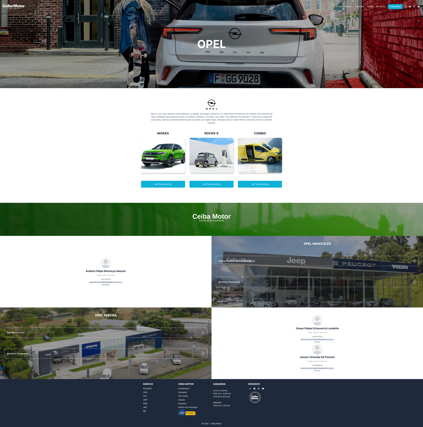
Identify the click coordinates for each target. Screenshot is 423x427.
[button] (317, 261)
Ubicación (359, 6)
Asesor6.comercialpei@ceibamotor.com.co (105, 282)
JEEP (145, 400)
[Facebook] (410, 6)
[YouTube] (418, 6)
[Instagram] (414, 6)
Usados (370, 6)
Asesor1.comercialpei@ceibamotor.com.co (317, 339)
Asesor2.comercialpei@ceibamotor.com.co (317, 368)
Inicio (340, 6)
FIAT (145, 396)
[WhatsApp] (405, 6)
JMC (145, 407)
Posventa (182, 403)
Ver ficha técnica (163, 184)
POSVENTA (395, 6)
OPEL (145, 392)
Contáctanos (183, 388)
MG (144, 411)
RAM (145, 403)
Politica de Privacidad (187, 407)
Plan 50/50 (381, 6)
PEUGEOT (147, 388)
